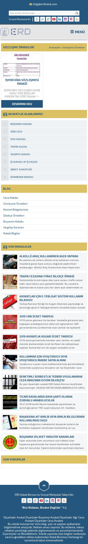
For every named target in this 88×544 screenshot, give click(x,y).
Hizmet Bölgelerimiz (15, 209)
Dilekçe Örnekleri (13, 215)
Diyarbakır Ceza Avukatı (49, 520)
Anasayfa (54, 47)
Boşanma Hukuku (13, 221)
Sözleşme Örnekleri (15, 203)
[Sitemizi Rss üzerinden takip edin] (76, 19)
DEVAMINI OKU (22, 104)
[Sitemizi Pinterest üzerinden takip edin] (71, 19)
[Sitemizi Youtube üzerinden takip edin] (54, 19)
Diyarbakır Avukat (14, 517)
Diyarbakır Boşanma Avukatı (42, 517)
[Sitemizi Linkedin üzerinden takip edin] (59, 19)
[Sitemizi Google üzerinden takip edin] (48, 19)
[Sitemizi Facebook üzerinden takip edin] (36, 19)
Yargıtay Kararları (13, 227)
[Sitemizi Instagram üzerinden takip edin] (65, 19)
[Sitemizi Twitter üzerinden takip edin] (42, 19)
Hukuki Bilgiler (11, 233)
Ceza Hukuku (10, 197)
